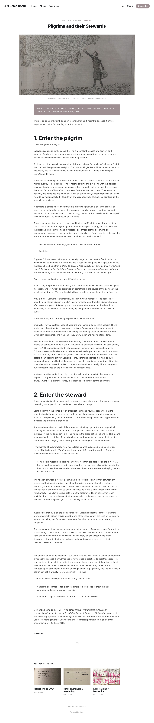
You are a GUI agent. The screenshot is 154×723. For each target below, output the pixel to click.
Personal (88, 20)
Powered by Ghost (77, 712)
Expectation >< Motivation (101, 690)
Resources (54, 6)
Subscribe (143, 6)
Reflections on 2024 (44, 689)
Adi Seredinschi (15, 6)
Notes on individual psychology (73, 690)
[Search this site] (123, 6)
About (43, 6)
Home (33, 6)
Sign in (130, 6)
